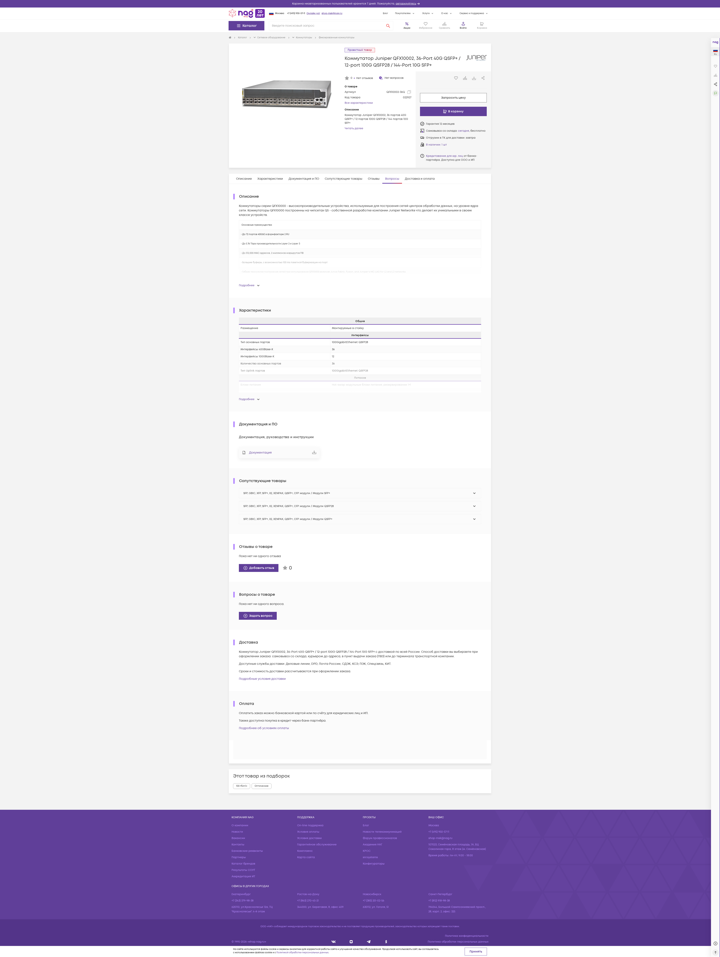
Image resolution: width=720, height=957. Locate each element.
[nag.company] (333, 941)
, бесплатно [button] (471, 131)
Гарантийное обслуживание (317, 844)
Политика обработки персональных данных (458, 941)
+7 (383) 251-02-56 (373, 900)
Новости (237, 832)
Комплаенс (305, 851)
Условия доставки (309, 838)
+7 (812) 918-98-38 (439, 900)
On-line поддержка (310, 825)
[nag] (386, 941)
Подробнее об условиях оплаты (264, 728)
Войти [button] (463, 28)
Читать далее (354, 128)
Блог (385, 13)
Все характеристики (359, 103)
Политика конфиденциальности (466, 936)
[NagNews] (368, 941)
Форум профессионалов (380, 838)
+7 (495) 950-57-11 (296, 13)
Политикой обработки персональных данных (302, 952)
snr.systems (370, 857)
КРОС (366, 851)
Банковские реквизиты (247, 851)
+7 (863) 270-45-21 (308, 900)
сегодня (463, 131)
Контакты (238, 844)
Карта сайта (306, 857)
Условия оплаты (308, 832)
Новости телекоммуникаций (382, 832)
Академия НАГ (372, 844)
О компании (240, 825)
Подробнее (246, 285)
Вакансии (238, 838)
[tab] (244, 179)
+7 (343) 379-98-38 (243, 900)
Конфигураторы (374, 863)
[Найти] (388, 25)
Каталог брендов (243, 863)
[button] (360, 4)
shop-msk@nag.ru (332, 13)
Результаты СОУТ (243, 870)
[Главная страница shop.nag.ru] (247, 13)
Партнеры (239, 857)
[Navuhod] (351, 941)
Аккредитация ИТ (243, 876)
